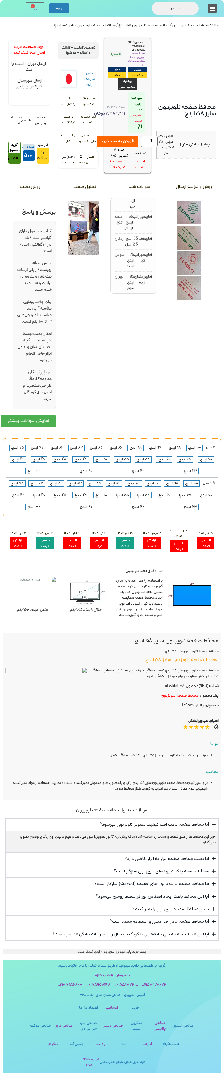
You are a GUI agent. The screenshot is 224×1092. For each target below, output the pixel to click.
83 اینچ (76, 447)
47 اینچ (39, 459)
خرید (135, 1007)
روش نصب (30, 186)
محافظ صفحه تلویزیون (190, 25)
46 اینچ (18, 459)
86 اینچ (116, 447)
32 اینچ (33, 471)
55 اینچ (122, 459)
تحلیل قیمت (84, 186)
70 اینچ (206, 459)
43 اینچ (190, 471)
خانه (215, 25)
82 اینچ (57, 447)
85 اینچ (96, 447)
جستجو (175, 8)
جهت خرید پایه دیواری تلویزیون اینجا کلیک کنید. (112, 952)
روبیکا (100, 1044)
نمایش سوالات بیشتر (28, 420)
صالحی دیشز (113, 1025)
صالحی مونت (40, 1025)
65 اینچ (185, 459)
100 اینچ (194, 447)
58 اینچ (143, 459)
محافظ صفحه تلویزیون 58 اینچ (144, 25)
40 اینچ (86, 471)
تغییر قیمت (68, 163)
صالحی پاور (64, 1025)
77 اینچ (37, 447)
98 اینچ (175, 447)
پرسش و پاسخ (86, 163)
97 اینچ (155, 447)
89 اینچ (135, 447)
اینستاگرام (171, 1044)
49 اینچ (81, 459)
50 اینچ (101, 459)
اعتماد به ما (88, 1007)
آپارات (147, 1044)
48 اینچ (60, 459)
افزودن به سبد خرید (117, 141)
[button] (212, 8)
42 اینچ (138, 471)
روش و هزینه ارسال (194, 186)
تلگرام (53, 1044)
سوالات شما (139, 186)
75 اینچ (17, 447)
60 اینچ (164, 459)
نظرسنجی (26, 120)
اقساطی (112, 1007)
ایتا (123, 1044)
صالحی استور (183, 1025)
